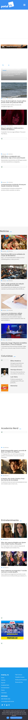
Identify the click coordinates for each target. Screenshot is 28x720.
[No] (26, 714)
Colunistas (4, 692)
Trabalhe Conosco (19, 677)
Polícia (3, 690)
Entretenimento (5, 687)
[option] (14, 46)
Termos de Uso (19, 682)
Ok (8, 717)
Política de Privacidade (21, 679)
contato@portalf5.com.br (7, 701)
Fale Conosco (18, 674)
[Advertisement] (14, 24)
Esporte (3, 682)
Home (2, 677)
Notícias (3, 680)
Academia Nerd (5, 685)
